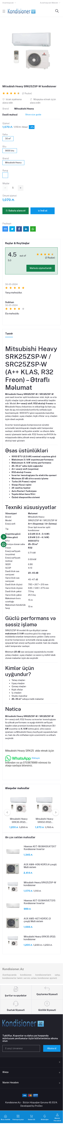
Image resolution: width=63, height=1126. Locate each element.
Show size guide (33, 114)
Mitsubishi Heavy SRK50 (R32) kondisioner (44, 821)
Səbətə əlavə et (16, 210)
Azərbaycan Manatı (49, 3)
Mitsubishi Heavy (24, 108)
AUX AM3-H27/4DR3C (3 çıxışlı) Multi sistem (37, 920)
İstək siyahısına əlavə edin (12, 101)
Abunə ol (51, 1048)
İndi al (43, 210)
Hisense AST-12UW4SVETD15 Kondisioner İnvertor (39, 902)
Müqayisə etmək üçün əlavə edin (43, 101)
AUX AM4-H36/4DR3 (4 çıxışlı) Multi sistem (40, 865)
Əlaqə (5, 1072)
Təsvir (9, 333)
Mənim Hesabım (10, 1082)
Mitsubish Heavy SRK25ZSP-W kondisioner (40, 884)
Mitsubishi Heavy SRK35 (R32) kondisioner (18, 821)
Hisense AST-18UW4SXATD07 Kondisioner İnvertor (40, 847)
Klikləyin (36, 758)
